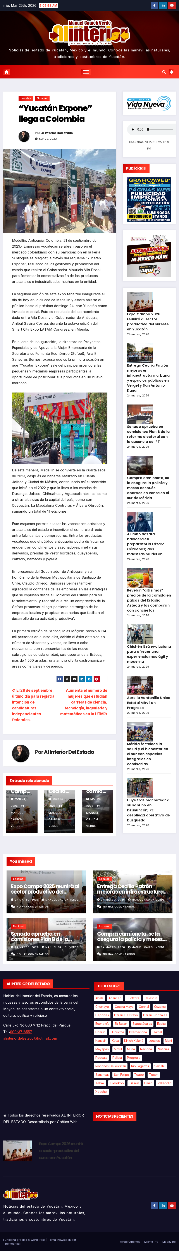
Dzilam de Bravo (126, 1015)
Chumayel (102, 1006)
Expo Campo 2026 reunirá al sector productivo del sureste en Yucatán (148, 322)
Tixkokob (117, 1083)
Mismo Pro (151, 1241)
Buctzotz (133, 998)
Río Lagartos (140, 1066)
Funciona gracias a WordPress (24, 1239)
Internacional (138, 1032)
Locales (26, 98)
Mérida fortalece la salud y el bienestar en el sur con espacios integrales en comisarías (147, 754)
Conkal (144, 1006)
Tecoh (153, 1074)
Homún (100, 1032)
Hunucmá (117, 1032)
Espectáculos (142, 1023)
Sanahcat (102, 1074)
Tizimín (134, 1083)
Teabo (139, 1074)
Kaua (115, 1040)
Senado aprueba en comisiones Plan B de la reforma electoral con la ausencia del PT (148, 434)
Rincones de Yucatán (110, 1066)
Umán (148, 1083)
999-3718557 (21, 1032)
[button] (164, 72)
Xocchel (101, 1091)
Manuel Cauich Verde (62, 899)
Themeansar (12, 1243)
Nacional (18, 926)
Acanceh (115, 998)
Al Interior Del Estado (57, 133)
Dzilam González (155, 1015)
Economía (102, 1023)
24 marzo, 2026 (27, 899)
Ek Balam (121, 1023)
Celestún (151, 998)
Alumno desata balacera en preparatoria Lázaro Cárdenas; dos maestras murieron (146, 544)
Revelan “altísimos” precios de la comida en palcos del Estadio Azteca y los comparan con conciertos (149, 600)
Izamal (157, 1032)
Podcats (101, 1057)
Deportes (102, 1015)
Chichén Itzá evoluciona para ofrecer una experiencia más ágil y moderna (149, 654)
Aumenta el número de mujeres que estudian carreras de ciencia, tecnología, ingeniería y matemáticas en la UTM (83, 702)
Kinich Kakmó (133, 1040)
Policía (117, 1057)
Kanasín (101, 1040)
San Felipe (121, 1074)
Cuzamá (160, 1006)
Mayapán (102, 1049)
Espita (161, 1023)
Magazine (169, 1241)
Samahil (159, 1066)
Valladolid (165, 1083)
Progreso (134, 1057)
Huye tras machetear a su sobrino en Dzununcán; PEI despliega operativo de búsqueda (148, 810)
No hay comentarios (33, 906)
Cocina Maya (124, 1006)
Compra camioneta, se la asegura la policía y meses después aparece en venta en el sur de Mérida (148, 487)
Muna (131, 1049)
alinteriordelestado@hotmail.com (30, 1038)
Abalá (99, 998)
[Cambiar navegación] (86, 72)
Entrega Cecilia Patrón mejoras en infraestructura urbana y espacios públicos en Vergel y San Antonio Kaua (148, 378)
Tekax (100, 1083)
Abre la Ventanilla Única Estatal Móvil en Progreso (148, 702)
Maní (168, 1040)
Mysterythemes (130, 1241)
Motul (118, 1049)
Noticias (42, 98)
